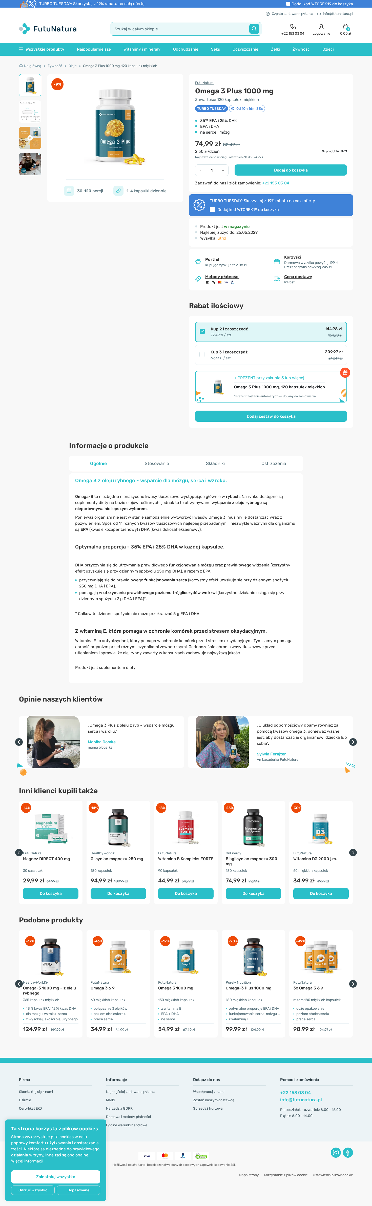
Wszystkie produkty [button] (45, 49)
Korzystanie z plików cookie (286, 1175)
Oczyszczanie (245, 49)
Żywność (301, 49)
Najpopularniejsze (94, 49)
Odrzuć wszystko (32, 1190)
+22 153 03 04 (275, 183)
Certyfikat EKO (30, 1108)
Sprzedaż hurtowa (208, 1108)
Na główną (32, 66)
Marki (110, 1100)
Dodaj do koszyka (291, 170)
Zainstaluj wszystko (55, 1176)
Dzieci (328, 49)
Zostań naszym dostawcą (213, 1100)
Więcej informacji (27, 1161)
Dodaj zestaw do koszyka (271, 416)
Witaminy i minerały (141, 49)
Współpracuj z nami (208, 1092)
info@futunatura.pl (338, 14)
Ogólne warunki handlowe (126, 1125)
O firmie (25, 1100)
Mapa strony (249, 1175)
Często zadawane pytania (292, 14)
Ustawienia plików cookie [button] (333, 1175)
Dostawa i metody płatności (128, 1117)
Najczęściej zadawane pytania (130, 1092)
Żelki (275, 49)
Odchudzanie (185, 49)
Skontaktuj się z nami (36, 1092)
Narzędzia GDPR (119, 1108)
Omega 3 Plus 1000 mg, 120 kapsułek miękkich (120, 66)
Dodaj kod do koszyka (322, 4)
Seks (215, 49)
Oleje (73, 66)
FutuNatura (204, 83)
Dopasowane (78, 1190)
